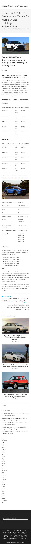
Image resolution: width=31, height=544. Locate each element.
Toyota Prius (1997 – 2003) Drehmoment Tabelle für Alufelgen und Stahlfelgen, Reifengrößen (15, 337)
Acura (3, 438)
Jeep (2, 467)
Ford (3, 460)
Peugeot (3, 484)
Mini (3, 477)
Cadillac (3, 447)
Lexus (3, 472)
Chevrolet (4, 449)
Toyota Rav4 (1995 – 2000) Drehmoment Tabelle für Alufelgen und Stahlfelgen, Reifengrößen (15, 396)
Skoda (3, 491)
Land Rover (4, 470)
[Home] (2, 29)
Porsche (3, 486)
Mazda (3, 474)
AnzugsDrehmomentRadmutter (15, 6)
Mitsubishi (4, 479)
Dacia (3, 454)
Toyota (5, 70)
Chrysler (3, 451)
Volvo (3, 502)
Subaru (3, 493)
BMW (3, 444)
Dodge (3, 456)
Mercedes (4, 475)
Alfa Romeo (4, 440)
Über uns (5, 521)
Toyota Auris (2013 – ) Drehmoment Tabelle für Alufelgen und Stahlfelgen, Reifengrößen (15, 365)
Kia (2, 468)
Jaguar (3, 465)
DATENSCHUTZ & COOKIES (9, 518)
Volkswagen (4, 500)
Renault (3, 488)
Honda (3, 461)
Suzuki (3, 495)
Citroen (3, 453)
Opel (3, 482)
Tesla (3, 496)
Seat (3, 489)
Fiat (2, 458)
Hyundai (3, 463)
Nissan (3, 481)
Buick (3, 445)
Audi (3, 442)
